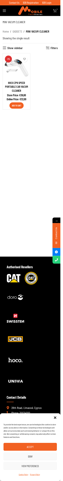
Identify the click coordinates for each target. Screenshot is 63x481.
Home (6, 31)
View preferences (30, 466)
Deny (30, 456)
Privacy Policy (35, 474)
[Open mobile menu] (4, 10)
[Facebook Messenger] (56, 252)
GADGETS (17, 31)
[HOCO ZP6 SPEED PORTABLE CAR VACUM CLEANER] (16, 67)
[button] (55, 417)
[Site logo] (30, 10)
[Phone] (56, 260)
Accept (30, 446)
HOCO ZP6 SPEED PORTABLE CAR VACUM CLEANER (16, 86)
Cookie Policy (23, 474)
